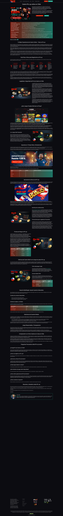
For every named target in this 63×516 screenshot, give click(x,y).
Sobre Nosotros (24, 504)
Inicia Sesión (50, 1)
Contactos (23, 505)
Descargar (46, 1)
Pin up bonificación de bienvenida (37, 209)
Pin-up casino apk (48, 268)
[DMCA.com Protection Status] (31, 513)
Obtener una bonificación (40, 15)
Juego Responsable (24, 503)
